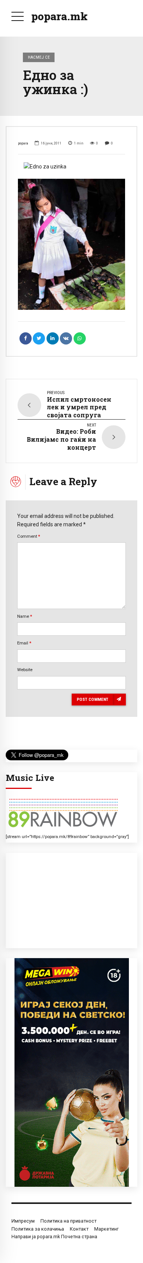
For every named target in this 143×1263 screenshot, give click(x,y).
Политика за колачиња (37, 1229)
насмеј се (39, 57)
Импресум (23, 1221)
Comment (28, 536)
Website (24, 669)
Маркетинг (106, 1229)
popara (23, 143)
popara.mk (59, 16)
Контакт (79, 1229)
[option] (71, 166)
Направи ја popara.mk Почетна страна (54, 1236)
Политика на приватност (68, 1221)
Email (24, 643)
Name (24, 616)
